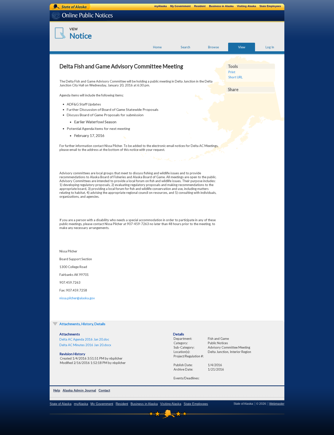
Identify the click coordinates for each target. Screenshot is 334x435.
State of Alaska (65, 7)
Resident (200, 6)
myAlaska (160, 6)
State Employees (270, 6)
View (241, 47)
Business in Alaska (221, 6)
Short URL (235, 77)
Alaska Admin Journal (79, 390)
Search (185, 47)
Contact (104, 390)
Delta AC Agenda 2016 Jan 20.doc (84, 339)
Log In (270, 47)
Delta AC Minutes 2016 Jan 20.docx (85, 345)
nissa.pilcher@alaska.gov (77, 298)
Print (231, 72)
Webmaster (276, 403)
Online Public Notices (74, 16)
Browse (213, 47)
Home (157, 47)
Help (56, 390)
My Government (180, 6)
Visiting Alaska (246, 6)
